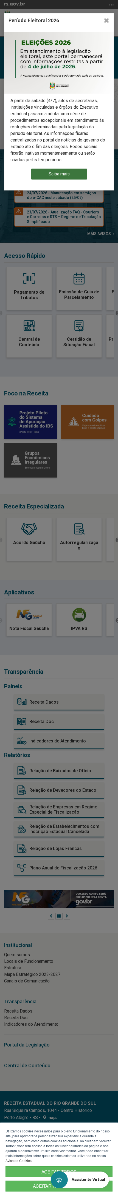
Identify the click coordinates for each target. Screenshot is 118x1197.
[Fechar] (106, 21)
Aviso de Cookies (18, 1160)
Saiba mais (59, 174)
